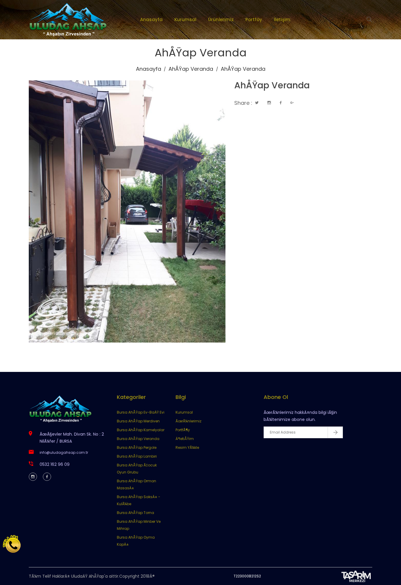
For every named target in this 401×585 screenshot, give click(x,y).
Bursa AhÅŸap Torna (135, 512)
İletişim (282, 19)
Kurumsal (185, 19)
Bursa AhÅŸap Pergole (136, 447)
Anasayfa (151, 19)
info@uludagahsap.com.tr (64, 452)
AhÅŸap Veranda (191, 69)
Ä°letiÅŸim (185, 438)
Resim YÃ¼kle (187, 447)
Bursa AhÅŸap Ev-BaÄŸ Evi (140, 412)
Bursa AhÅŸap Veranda (138, 438)
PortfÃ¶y (183, 429)
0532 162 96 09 (55, 464)
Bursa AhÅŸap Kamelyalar (140, 429)
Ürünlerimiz (221, 19)
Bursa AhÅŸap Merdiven (138, 421)
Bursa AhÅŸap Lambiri (137, 456)
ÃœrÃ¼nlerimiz (188, 421)
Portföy (253, 19)
